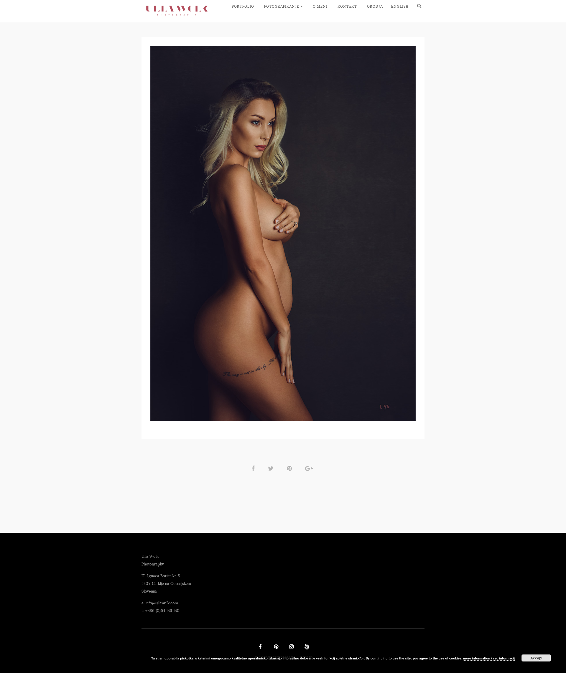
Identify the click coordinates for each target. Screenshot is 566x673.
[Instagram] (290, 647)
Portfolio (243, 6)
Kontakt (347, 6)
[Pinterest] (275, 647)
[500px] (306, 647)
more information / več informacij (489, 658)
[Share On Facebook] (254, 468)
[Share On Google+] (310, 468)
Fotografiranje (281, 6)
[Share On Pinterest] (290, 468)
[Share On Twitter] (272, 468)
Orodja (375, 6)
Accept (536, 658)
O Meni (320, 6)
